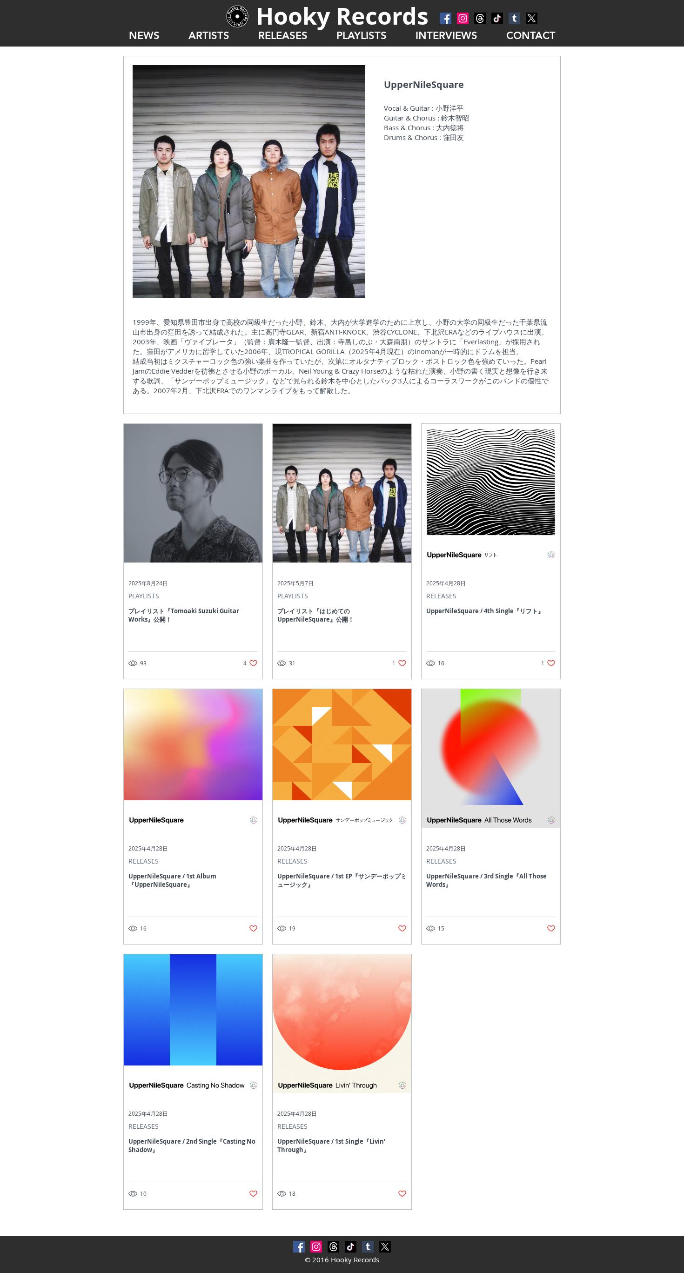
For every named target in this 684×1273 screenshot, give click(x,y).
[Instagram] (463, 18)
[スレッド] (480, 18)
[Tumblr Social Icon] (514, 18)
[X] (531, 18)
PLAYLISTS (143, 595)
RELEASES (441, 595)
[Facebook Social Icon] (445, 18)
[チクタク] (497, 18)
